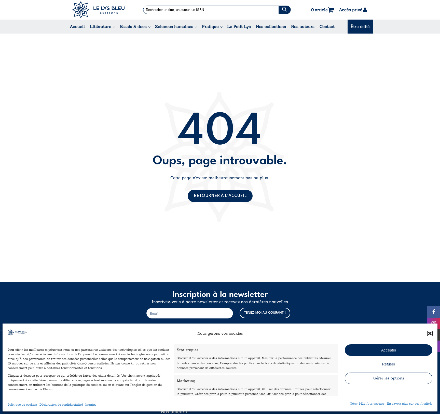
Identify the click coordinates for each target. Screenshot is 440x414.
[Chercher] (285, 10)
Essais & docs (133, 26)
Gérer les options (388, 378)
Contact (327, 26)
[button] (429, 333)
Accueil (77, 26)
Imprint (90, 404)
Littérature (100, 26)
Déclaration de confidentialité (61, 404)
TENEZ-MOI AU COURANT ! (265, 312)
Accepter (388, 350)
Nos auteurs (302, 26)
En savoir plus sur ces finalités (409, 403)
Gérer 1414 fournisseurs (367, 403)
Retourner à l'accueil (220, 196)
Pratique (210, 26)
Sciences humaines (174, 26)
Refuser (388, 364)
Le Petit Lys (239, 26)
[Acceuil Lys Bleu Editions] (98, 10)
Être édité (360, 26)
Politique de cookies (22, 404)
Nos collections (271, 26)
